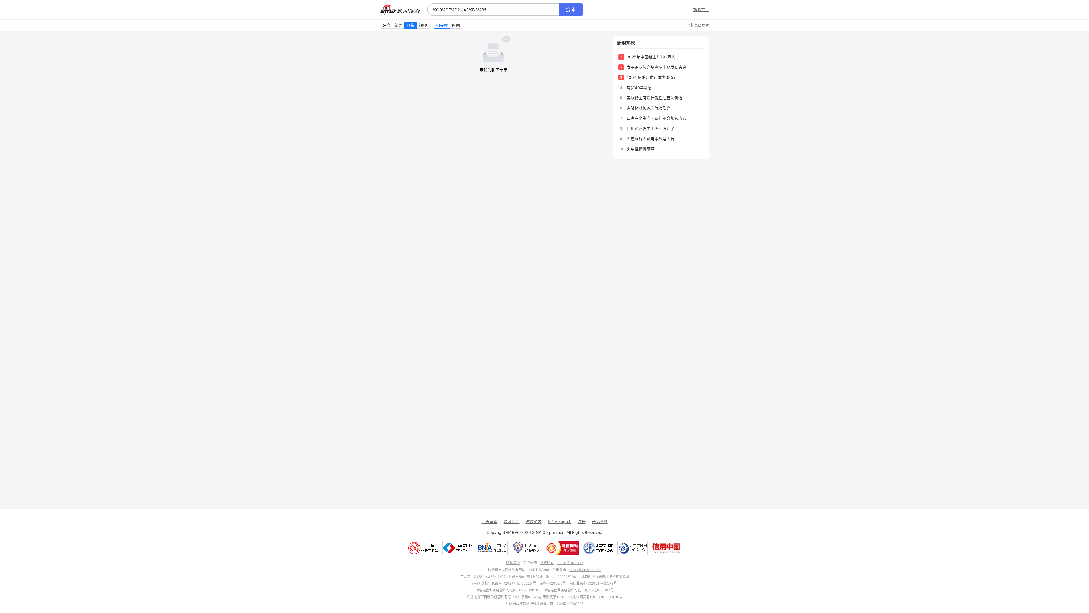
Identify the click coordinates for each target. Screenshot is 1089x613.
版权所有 (547, 563)
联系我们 (512, 521)
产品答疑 (600, 521)
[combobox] (493, 9)
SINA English (559, 521)
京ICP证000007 (570, 563)
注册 (582, 521)
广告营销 (489, 521)
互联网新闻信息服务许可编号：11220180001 (543, 576)
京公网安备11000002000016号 (597, 597)
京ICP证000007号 (599, 590)
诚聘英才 (534, 521)
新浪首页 (701, 9)
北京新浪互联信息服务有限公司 (605, 576)
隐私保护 (513, 563)
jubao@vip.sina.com (585, 570)
